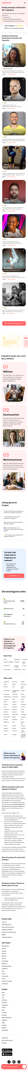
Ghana (22, 694)
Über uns (4, 922)
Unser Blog (5, 1037)
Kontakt (4, 1042)
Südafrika (23, 728)
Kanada (14, 704)
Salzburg (4, 1000)
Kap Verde (23, 704)
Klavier (4, 948)
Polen (13, 722)
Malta (22, 709)
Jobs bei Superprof (7, 937)
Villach (4, 1007)
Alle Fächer (5, 983)
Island (22, 699)
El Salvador (6, 694)
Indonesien (6, 699)
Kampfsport (17, 659)
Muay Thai (23, 662)
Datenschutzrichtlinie (8, 927)
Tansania (14, 730)
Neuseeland (15, 714)
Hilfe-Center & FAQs (7, 1040)
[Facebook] (9, 1061)
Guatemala (15, 696)
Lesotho (23, 706)
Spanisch (4, 963)
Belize (5, 684)
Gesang (4, 951)
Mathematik (5, 946)
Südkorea (6, 730)
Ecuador (23, 690)
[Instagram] (19, 1061)
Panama (6, 719)
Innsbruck (4, 1002)
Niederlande (7, 717)
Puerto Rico (22, 722)
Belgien (22, 681)
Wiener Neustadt (6, 1017)
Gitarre (4, 958)
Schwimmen (5, 961)
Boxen (5, 659)
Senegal (23, 725)
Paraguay (14, 719)
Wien (3, 992)
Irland (13, 699)
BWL (3, 971)
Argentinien (6, 681)
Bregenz (4, 1027)
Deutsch (4, 953)
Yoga (23, 669)
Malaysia (14, 709)
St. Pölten (4, 1012)
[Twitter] (14, 1061)
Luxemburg (6, 709)
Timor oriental (23, 731)
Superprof (4, 32)
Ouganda (23, 717)
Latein (3, 978)
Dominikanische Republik (16, 691)
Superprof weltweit (7, 929)
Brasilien (6, 686)
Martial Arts (7, 665)
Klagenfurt (5, 1005)
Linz (3, 997)
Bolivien (14, 684)
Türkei (5, 734)
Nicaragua (23, 714)
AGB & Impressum (6, 924)
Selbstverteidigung (8, 661)
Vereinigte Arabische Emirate (23, 736)
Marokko (6, 711)
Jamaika (14, 701)
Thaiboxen (16, 661)
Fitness (24, 665)
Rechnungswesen (6, 966)
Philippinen (6, 722)
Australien (14, 681)
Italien (5, 701)
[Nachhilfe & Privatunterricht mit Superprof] (6, 3)
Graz (3, 995)
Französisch (5, 976)
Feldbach (4, 1020)
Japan (22, 701)
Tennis (3, 973)
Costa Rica (22, 687)
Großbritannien (7, 696)
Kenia (5, 706)
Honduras (23, 696)
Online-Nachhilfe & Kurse (9, 932)
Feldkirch (4, 1025)
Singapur (6, 728)
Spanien (14, 728)
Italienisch (5, 968)
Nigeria (14, 717)
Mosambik (6, 714)
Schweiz (14, 725)
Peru (22, 719)
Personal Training (16, 666)
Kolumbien (14, 706)
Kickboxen (24, 659)
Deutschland (7, 690)
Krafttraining (7, 669)
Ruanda (5, 725)
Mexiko (22, 711)
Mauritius (14, 711)
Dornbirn (4, 1015)
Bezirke (4, 934)
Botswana (23, 684)
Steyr (3, 1022)
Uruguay (14, 734)
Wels (3, 1010)
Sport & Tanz (10, 32)
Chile (13, 686)
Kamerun (6, 704)
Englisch (4, 956)
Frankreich (14, 694)
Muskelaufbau (17, 669)
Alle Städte (5, 1030)
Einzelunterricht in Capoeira (20, 32)
